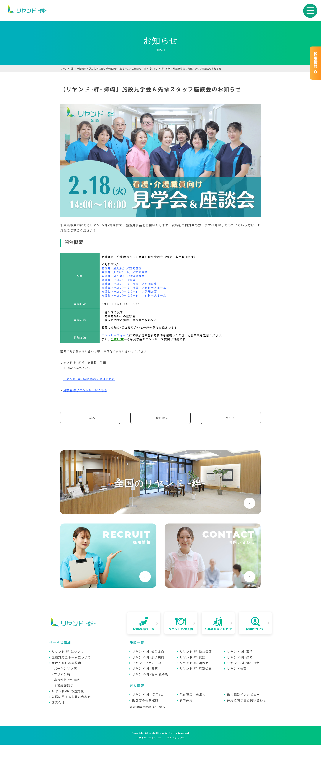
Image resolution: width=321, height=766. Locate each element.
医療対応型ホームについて (71, 657)
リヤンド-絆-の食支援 (68, 691)
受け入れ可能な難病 (66, 663)
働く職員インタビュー (243, 694)
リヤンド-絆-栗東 (145, 668)
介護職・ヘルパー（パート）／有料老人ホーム (134, 295)
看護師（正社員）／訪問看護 (122, 268)
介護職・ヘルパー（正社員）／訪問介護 (129, 283)
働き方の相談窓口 (145, 700)
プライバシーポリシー (148, 737)
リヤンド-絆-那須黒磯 (148, 657)
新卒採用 (186, 700)
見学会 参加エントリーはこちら (85, 390)
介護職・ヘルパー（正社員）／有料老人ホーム (134, 287)
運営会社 (58, 702)
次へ (228, 418)
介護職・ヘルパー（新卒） (120, 280)
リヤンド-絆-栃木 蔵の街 (150, 674)
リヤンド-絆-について (68, 651)
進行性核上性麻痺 (67, 680)
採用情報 (315, 60)
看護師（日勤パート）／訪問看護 (125, 272)
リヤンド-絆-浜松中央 (243, 663)
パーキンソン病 (65, 668)
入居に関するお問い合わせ (71, 696)
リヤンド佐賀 (237, 668)
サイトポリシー (176, 737)
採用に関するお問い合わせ (246, 700)
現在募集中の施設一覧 (145, 707)
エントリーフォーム (115, 335)
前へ (92, 418)
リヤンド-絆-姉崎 (240, 657)
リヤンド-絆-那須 (240, 651)
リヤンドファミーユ (146, 663)
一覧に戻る (160, 418)
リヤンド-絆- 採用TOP (149, 694)
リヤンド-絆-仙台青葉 (196, 651)
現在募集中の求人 (193, 694)
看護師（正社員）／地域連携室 (123, 276)
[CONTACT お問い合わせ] (213, 586)
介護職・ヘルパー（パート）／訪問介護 (129, 291)
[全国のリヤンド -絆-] (160, 512)
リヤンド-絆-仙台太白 (148, 651)
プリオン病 (62, 674)
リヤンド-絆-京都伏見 (196, 668)
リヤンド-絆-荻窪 (192, 657)
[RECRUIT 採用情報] (108, 586)
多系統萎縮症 (64, 685)
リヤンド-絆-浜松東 (194, 663)
